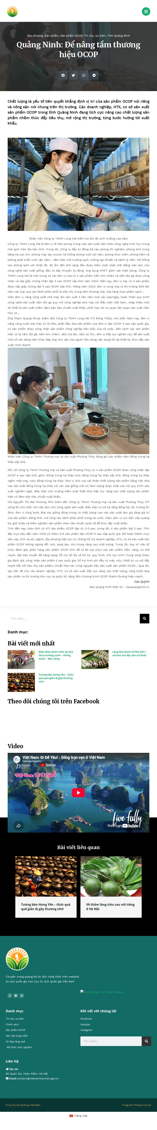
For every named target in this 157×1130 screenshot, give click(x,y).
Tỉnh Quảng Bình (118, 35)
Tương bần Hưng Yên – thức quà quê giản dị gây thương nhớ (56, 678)
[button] (63, 75)
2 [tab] (80, 926)
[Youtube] (16, 1000)
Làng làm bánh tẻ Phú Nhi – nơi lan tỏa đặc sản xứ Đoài (129, 653)
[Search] (144, 618)
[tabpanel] (45, 889)
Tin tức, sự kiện (94, 35)
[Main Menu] (146, 11)
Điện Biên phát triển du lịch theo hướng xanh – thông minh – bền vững (56, 655)
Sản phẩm (51, 35)
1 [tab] (76, 926)
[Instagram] (22, 1000)
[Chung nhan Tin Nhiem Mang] (101, 996)
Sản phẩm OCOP (71, 35)
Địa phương (35, 35)
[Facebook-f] (10, 1000)
